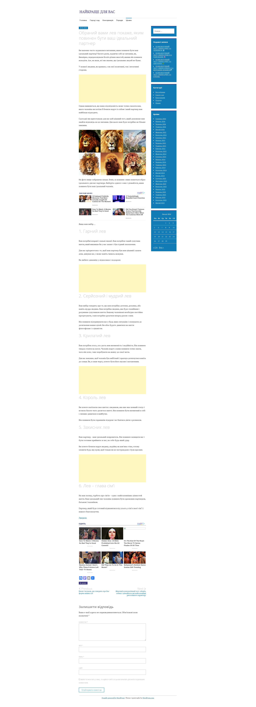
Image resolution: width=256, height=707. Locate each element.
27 (159, 241)
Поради (119, 20)
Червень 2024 (161, 162)
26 (155, 241)
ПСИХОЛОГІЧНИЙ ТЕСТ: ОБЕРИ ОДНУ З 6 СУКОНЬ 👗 (162, 75)
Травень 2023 (161, 195)
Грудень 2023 (161, 178)
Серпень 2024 (161, 157)
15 (166, 232)
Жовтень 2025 (161, 132)
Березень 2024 (161, 170)
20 (159, 237)
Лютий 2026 (160, 129)
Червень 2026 (161, 124)
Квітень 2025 (160, 149)
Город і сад (95, 20)
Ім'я (81, 645)
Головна (83, 20)
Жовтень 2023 (161, 184)
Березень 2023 (161, 200)
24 (173, 237)
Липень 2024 (160, 159)
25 (177, 237)
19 (155, 237)
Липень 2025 (160, 140)
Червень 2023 (161, 192)
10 (173, 227)
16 (170, 232)
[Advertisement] (112, 91)
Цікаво (129, 20)
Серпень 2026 (161, 119)
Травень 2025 (161, 146)
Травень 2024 (161, 165)
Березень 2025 (161, 151)
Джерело (83, 518)
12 (155, 232)
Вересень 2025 (161, 135)
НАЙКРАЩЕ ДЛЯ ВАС (97, 11)
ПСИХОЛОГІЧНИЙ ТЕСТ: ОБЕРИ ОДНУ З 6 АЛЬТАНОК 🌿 (162, 62)
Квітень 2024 (160, 167)
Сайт (81, 668)
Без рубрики (160, 92)
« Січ (155, 247)
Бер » (161, 247)
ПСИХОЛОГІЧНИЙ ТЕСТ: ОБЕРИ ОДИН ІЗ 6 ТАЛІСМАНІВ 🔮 (162, 55)
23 (170, 237)
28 (162, 241)
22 (166, 237)
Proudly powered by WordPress (113, 698)
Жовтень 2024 (161, 154)
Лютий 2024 (160, 173)
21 (162, 237)
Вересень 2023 (161, 186)
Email (81, 657)
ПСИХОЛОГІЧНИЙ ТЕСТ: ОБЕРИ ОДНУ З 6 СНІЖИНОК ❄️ (162, 48)
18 (177, 232)
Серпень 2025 (161, 138)
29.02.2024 (83, 28)
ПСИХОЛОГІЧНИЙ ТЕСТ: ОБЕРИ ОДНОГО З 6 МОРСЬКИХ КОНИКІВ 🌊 (163, 68)
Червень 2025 (161, 143)
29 (166, 241)
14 (162, 232)
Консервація (107, 20)
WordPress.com (148, 698)
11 (177, 227)
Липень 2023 (160, 189)
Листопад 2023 (161, 181)
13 (159, 232)
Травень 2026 (161, 127)
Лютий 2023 (160, 203)
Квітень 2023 (160, 197)
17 (173, 232)
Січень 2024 (160, 176)
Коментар (83, 622)
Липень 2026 (160, 121)
